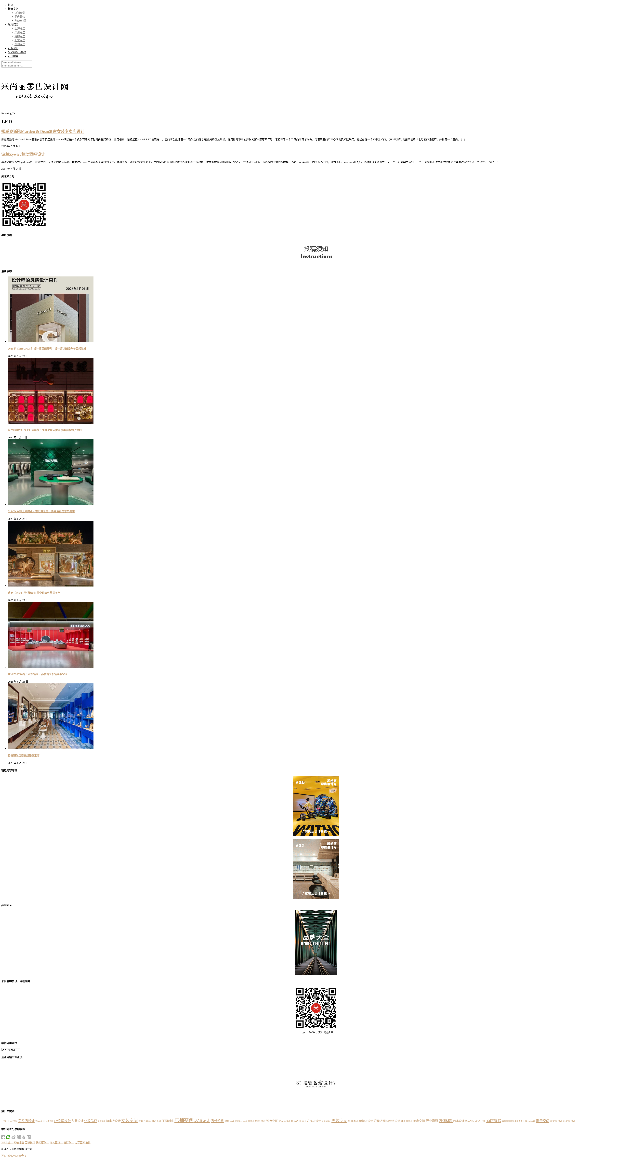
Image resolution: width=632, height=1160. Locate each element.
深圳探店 (19, 44)
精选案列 (13, 8)
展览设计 (156, 1121)
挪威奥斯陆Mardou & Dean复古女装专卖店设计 (42, 131)
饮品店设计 (556, 1121)
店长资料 (217, 1121)
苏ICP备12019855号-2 (13, 1155)
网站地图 (18, 1142)
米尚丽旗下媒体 (17, 52)
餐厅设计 (69, 1142)
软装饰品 (469, 1121)
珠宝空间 (272, 1121)
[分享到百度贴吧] (29, 1137)
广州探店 (19, 32)
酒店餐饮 (19, 16)
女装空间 (129, 1120)
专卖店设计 (26, 1121)
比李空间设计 (83, 1142)
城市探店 (13, 24)
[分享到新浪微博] (14, 1137)
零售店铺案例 (508, 1121)
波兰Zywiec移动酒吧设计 (23, 154)
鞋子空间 (542, 1121)
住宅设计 (49, 1121)
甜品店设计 (284, 1121)
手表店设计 (248, 1121)
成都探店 (19, 36)
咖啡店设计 (113, 1121)
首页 (10, 4)
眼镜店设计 (366, 1121)
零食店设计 (519, 1121)
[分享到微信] (8, 1137)
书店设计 (40, 1121)
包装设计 (77, 1121)
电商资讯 (296, 1121)
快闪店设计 (42, 1142)
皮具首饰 (353, 1121)
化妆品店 (90, 1121)
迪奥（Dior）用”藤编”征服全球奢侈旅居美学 (34, 592)
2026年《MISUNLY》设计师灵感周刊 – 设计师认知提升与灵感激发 (47, 348)
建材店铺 (229, 1121)
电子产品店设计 (311, 1121)
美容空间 (419, 1121)
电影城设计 (326, 1121)
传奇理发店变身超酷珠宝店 (24, 755)
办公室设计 (21, 20)
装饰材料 (446, 1121)
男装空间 (339, 1120)
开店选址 (238, 1121)
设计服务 (13, 56)
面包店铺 (530, 1121)
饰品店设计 (569, 1121)
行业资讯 (13, 48)
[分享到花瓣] (19, 1137)
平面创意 (168, 1121)
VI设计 (4, 1121)
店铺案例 (19, 12)
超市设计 (458, 1121)
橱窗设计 (260, 1121)
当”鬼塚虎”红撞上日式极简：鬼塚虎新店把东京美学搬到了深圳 (45, 430)
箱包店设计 (393, 1121)
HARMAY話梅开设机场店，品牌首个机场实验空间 (37, 674)
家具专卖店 (144, 1121)
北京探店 (19, 40)
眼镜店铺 (380, 1121)
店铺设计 (202, 1121)
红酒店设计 (406, 1121)
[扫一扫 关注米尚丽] (24, 227)
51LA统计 (7, 1142)
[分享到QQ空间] (24, 1137)
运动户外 (480, 1121)
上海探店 (19, 28)
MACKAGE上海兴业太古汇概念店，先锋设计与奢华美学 (41, 511)
